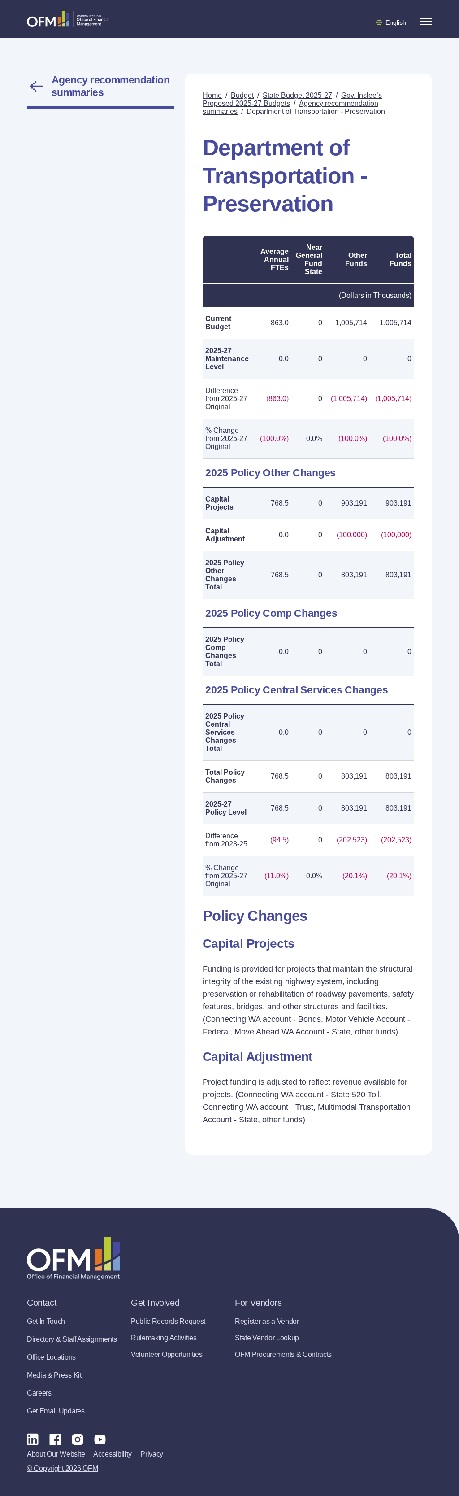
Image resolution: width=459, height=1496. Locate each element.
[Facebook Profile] (55, 1439)
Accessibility (112, 1454)
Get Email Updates (56, 1411)
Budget (242, 95)
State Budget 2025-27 (297, 95)
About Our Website (56, 1454)
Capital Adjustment (225, 535)
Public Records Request (168, 1321)
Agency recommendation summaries (110, 86)
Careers (39, 1393)
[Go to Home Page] (68, 19)
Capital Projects (219, 503)
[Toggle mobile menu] (426, 21)
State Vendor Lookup (267, 1338)
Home (212, 95)
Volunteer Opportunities (167, 1354)
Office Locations (51, 1357)
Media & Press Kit (54, 1375)
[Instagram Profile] (77, 1439)
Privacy (151, 1454)
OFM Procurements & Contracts (283, 1354)
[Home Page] (73, 1258)
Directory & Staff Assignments (72, 1339)
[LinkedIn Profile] (33, 1439)
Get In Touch (46, 1321)
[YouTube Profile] (100, 1439)
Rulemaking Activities (163, 1338)
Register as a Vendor (267, 1321)
